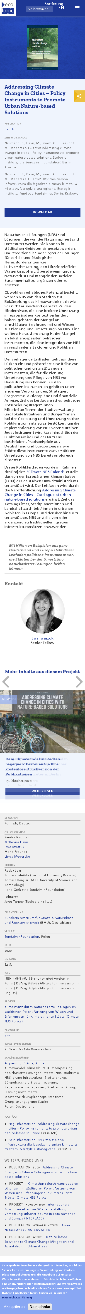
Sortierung (54, 4)
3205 (8, 1035)
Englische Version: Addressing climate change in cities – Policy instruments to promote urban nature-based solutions (42, 1128)
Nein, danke (40, 1307)
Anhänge (12, 1117)
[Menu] (77, 8)
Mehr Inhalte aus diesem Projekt (42, 671)
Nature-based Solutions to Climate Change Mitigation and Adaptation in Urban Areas (39, 1241)
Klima (40, 1063)
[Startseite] (8, 8)
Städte (29, 1063)
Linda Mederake (17, 856)
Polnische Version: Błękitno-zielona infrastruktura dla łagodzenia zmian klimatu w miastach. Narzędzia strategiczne (41, 1144)
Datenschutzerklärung (17, 1297)
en (61, 8)
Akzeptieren (14, 1307)
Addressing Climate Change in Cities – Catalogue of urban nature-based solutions (40, 495)
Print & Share (79, 96)
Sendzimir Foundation (22, 936)
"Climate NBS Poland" (45, 472)
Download (42, 212)
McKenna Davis (16, 842)
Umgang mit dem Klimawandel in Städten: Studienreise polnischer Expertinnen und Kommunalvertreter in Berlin (36, 766)
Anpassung (13, 1063)
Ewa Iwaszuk (15, 847)
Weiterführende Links (24, 1160)
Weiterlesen (42, 795)
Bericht (10, 129)
